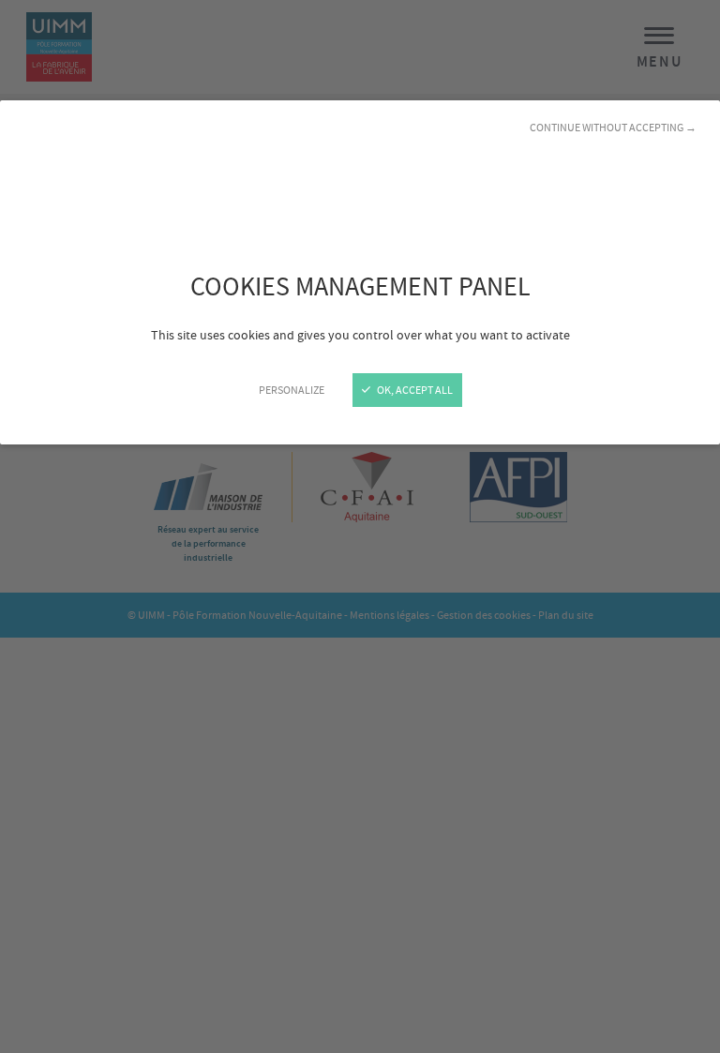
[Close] (360, 526)
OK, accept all (414, 390)
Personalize (291, 390)
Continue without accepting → (613, 127)
